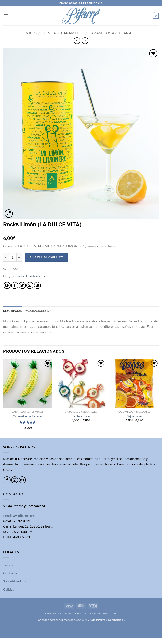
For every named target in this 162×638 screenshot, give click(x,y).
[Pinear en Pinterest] (37, 285)
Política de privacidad (100, 613)
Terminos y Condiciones (63, 613)
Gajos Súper (134, 416)
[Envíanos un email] (22, 479)
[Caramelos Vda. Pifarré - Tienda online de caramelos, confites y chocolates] (81, 15)
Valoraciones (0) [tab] (38, 310)
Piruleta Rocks (81, 416)
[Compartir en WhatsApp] (7, 285)
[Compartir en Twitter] (22, 285)
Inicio (30, 33)
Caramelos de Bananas (27, 416)
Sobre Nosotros (14, 581)
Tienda (49, 33)
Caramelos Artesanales (113, 33)
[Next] (158, 398)
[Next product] (77, 40)
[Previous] (3, 398)
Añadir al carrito (46, 257)
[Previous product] (85, 40)
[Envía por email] (29, 285)
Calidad (8, 589)
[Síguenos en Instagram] (14, 479)
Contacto (10, 573)
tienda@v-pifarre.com (19, 515)
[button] (5, 16)
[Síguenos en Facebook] (7, 479)
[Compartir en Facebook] (14, 285)
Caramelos (72, 33)
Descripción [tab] (12, 310)
